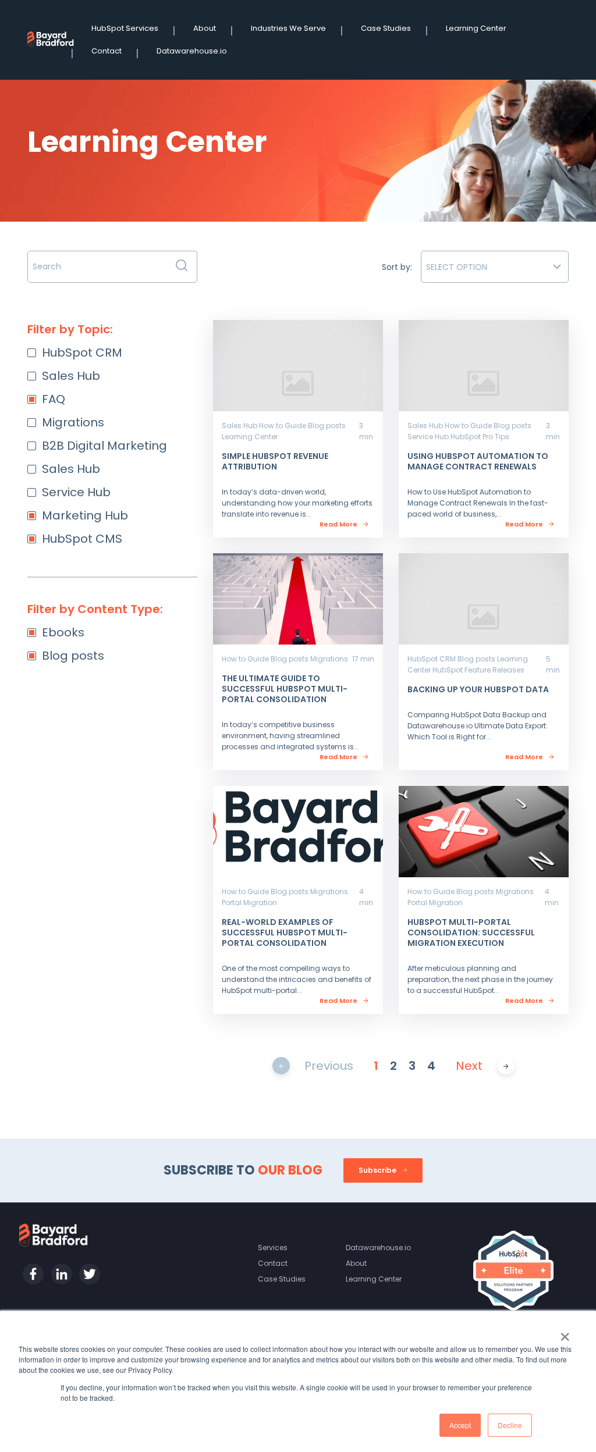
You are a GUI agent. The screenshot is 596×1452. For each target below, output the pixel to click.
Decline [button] (510, 1425)
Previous (328, 1066)
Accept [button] (460, 1425)
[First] (281, 1065)
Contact (106, 50)
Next (469, 1066)
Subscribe (378, 1170)
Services (273, 1247)
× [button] (565, 1333)
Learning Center (476, 28)
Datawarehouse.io (192, 50)
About (204, 28)
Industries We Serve (288, 28)
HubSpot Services (124, 28)
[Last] (506, 1065)
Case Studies (386, 28)
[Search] (181, 266)
